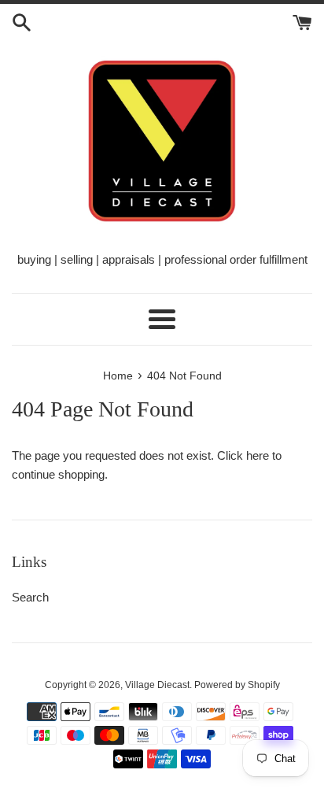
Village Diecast (157, 684)
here (257, 455)
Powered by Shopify (237, 684)
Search (30, 597)
